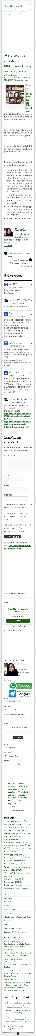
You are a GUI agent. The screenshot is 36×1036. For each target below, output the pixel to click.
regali (17, 864)
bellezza (19, 824)
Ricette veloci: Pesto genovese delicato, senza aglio (17, 987)
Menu (20, 849)
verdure (25, 888)
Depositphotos (18, 1019)
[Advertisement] (18, 34)
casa (10, 828)
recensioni (9, 864)
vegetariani (9, 888)
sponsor (10, 885)
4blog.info (26, 1022)
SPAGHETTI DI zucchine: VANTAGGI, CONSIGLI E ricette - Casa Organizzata (17, 982)
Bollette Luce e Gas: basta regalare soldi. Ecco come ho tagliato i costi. (13, 795)
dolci (27, 834)
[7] (23, 810)
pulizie (19, 861)
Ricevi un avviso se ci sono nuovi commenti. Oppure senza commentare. (17, 528)
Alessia (20, 229)
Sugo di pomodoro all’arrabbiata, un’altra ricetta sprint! (20, 263)
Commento (9, 455)
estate (23, 843)
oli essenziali (10, 852)
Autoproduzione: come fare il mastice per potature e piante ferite (17, 964)
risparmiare (13, 879)
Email (7, 485)
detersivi (22, 831)
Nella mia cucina (13, 928)
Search (7, 921)
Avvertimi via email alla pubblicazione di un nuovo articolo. (15, 516)
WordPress (18, 1026)
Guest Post (8, 902)
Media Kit (8, 906)
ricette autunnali (17, 867)
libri (26, 80)
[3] (16, 810)
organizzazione (16, 855)
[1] (13, 810)
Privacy (7, 913)
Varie (25, 78)
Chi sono (8, 894)
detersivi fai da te (14, 834)
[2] (14, 810)
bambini (9, 825)
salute (23, 882)
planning (9, 858)
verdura (18, 888)
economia (11, 843)
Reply (31, 284)
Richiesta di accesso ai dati (18, 917)
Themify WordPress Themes (15, 1029)
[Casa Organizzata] (14, 6)
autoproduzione (16, 822)
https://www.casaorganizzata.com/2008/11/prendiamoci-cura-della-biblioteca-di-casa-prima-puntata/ (17, 424)
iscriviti (7, 531)
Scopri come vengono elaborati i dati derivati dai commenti (17, 547)
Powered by (13, 626)
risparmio (11, 882)
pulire (8, 861)
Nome (7, 476)
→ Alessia (8, 245)
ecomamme (13, 840)
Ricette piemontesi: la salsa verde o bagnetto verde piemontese (17, 946)
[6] (21, 810)
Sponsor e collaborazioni (15, 932)
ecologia (12, 837)
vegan (26, 885)
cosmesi (18, 828)
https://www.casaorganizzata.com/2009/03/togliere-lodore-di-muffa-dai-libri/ (17, 416)
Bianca (13, 313)
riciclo (12, 876)
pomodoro (19, 858)
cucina (12, 831)
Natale (27, 849)
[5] (19, 810)
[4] (18, 810)
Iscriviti (18, 621)
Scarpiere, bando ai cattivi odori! (17, 255)
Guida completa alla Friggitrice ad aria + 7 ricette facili (24, 792)
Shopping (8, 925)
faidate (8, 846)
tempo (20, 885)
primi (27, 858)
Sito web (8, 495)
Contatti (8, 898)
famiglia (18, 846)
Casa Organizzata (13, 78)
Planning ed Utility (13, 910)
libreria (21, 80)
